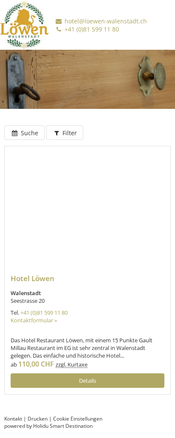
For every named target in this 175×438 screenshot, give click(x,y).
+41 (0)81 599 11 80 (91, 29)
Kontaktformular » (34, 320)
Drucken (38, 418)
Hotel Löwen (32, 278)
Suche (28, 133)
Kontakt (13, 418)
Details (87, 380)
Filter (69, 133)
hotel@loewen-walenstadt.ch (105, 21)
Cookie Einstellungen (77, 418)
